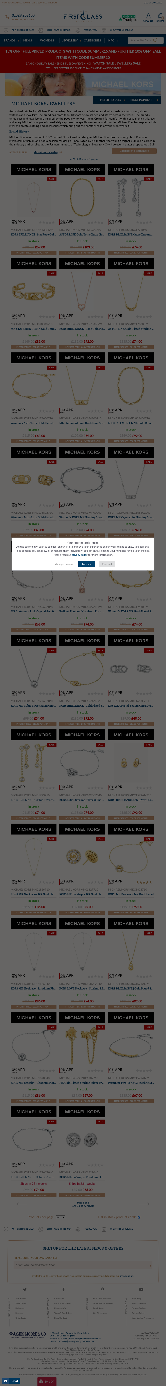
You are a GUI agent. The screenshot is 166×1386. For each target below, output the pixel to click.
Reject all (107, 564)
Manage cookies (63, 564)
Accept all (87, 564)
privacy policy (79, 555)
